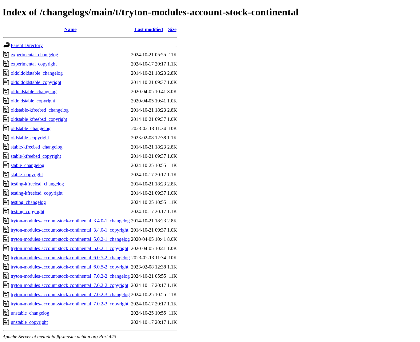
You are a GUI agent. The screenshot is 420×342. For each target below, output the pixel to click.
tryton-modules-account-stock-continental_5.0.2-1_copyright (69, 248)
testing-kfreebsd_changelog (37, 183)
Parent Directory (27, 45)
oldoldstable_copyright (33, 100)
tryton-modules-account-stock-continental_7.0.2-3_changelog (70, 294)
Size (172, 29)
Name (70, 29)
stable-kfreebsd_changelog (36, 146)
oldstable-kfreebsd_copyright (39, 119)
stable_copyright (27, 174)
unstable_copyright (29, 322)
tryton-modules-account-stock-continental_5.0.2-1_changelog (70, 239)
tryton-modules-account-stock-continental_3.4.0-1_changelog (70, 220)
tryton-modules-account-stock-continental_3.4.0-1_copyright (69, 230)
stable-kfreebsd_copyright (36, 156)
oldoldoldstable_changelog (37, 73)
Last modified (148, 29)
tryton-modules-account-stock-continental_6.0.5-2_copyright (69, 266)
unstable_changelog (30, 313)
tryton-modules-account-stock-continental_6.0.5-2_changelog (70, 257)
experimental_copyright (34, 63)
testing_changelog (28, 202)
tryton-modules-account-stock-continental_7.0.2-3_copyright (69, 303)
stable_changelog (27, 165)
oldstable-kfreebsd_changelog (40, 110)
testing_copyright (27, 211)
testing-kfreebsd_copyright (36, 193)
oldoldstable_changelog (34, 91)
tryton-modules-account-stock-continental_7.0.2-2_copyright (69, 285)
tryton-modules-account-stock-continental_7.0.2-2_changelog (70, 276)
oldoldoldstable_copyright (36, 82)
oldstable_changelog (30, 128)
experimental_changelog (34, 54)
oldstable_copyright (30, 137)
